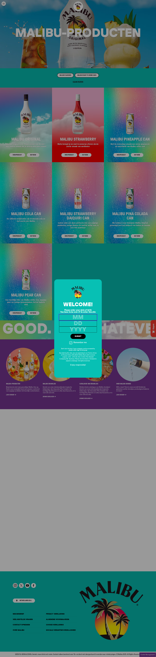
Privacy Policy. (67, 355)
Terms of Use (92, 353)
